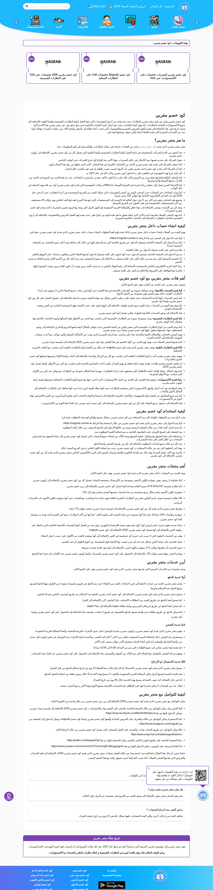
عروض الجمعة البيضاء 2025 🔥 (127, 6)
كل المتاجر (156, 6)
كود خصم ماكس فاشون (42, 879)
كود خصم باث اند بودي (42, 875)
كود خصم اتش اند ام (42, 870)
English (98, 6)
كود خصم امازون (79, 879)
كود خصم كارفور (79, 884)
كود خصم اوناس (42, 884)
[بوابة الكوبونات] (184, 7)
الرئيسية (169, 6)
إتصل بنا (112, 870)
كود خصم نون (80, 870)
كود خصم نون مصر (80, 875)
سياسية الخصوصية (111, 875)
